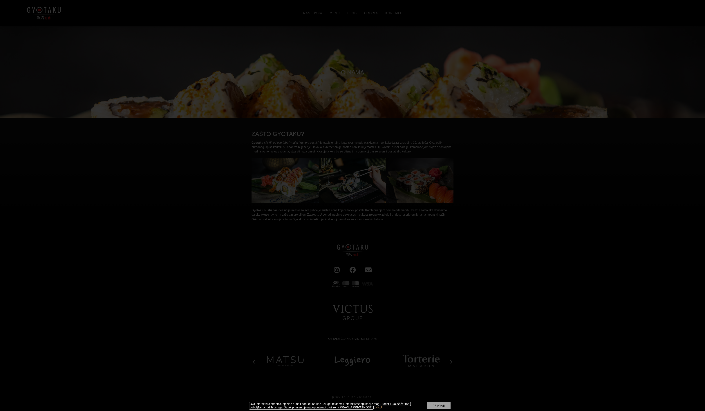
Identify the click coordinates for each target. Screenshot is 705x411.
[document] (352, 205)
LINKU (377, 407)
